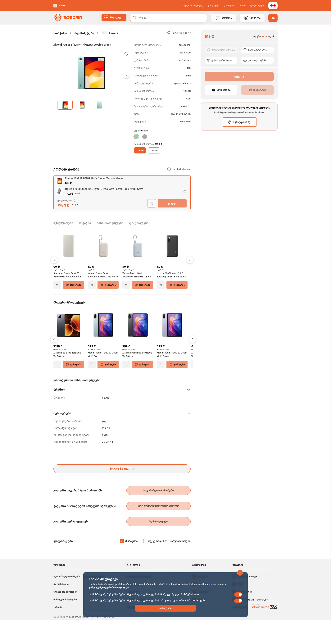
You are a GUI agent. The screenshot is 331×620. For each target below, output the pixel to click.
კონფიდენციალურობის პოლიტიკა (109, 587)
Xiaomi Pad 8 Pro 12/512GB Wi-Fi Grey (67, 354)
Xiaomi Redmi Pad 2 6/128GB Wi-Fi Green (103, 354)
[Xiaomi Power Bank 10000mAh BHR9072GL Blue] (137, 246)
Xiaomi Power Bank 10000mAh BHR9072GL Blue (136, 275)
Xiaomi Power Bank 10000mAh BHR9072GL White (103, 275)
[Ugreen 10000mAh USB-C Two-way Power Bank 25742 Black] (172, 246)
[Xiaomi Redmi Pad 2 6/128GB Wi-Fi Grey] (137, 326)
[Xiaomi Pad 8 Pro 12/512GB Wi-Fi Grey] (68, 326)
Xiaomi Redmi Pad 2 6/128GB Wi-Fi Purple (172, 354)
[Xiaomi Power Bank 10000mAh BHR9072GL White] (103, 246)
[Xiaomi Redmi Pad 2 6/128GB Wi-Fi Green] (103, 326)
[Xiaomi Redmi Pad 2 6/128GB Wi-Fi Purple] (172, 326)
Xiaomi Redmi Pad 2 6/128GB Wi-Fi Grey (137, 354)
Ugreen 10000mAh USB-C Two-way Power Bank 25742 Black (171, 275)
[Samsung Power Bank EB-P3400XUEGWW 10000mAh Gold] (68, 246)
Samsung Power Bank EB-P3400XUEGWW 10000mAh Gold (67, 275)
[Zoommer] (67, 18)
